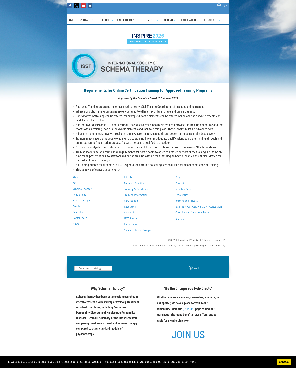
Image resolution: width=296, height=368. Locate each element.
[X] (76, 5)
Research (129, 212)
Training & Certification (137, 189)
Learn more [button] (189, 361)
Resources (130, 206)
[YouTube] (83, 5)
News (76, 223)
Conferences (80, 218)
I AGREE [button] (284, 361)
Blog (177, 177)
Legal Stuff (181, 194)
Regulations (79, 194)
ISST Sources (131, 218)
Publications (131, 224)
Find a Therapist (82, 200)
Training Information (136, 194)
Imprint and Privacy (186, 200)
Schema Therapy (82, 188)
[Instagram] (90, 5)
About (76, 177)
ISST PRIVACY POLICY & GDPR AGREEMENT (199, 206)
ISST (75, 183)
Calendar (78, 212)
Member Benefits (134, 183)
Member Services (185, 189)
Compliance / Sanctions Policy (192, 212)
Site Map (180, 219)
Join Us (128, 177)
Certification (131, 200)
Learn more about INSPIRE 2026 (147, 41)
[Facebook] (69, 5)
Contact (179, 183)
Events (76, 206)
